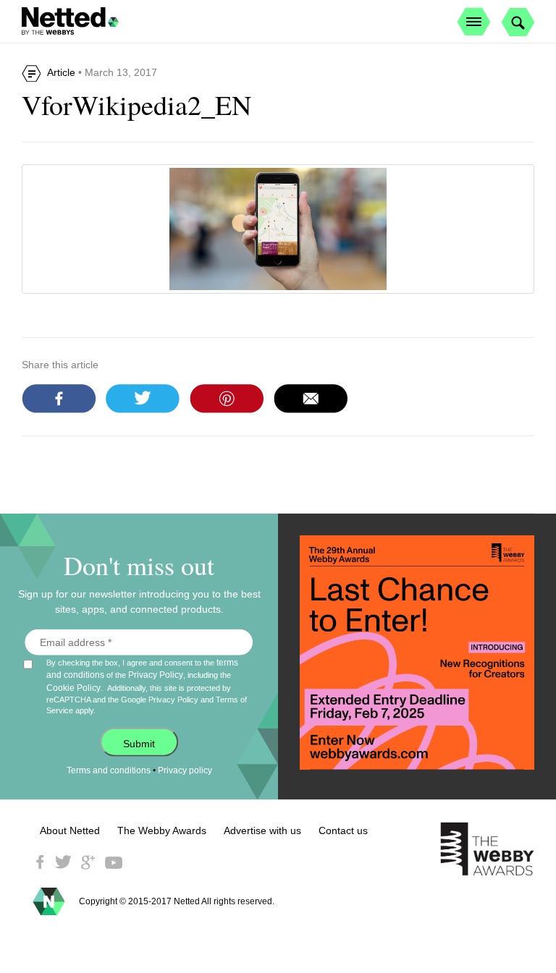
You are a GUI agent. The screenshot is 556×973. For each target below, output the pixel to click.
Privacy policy (185, 770)
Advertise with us (262, 830)
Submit (139, 743)
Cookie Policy (73, 687)
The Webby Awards (161, 830)
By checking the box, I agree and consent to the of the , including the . (146, 686)
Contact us (343, 830)
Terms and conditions (109, 770)
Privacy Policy (155, 675)
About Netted (70, 830)
